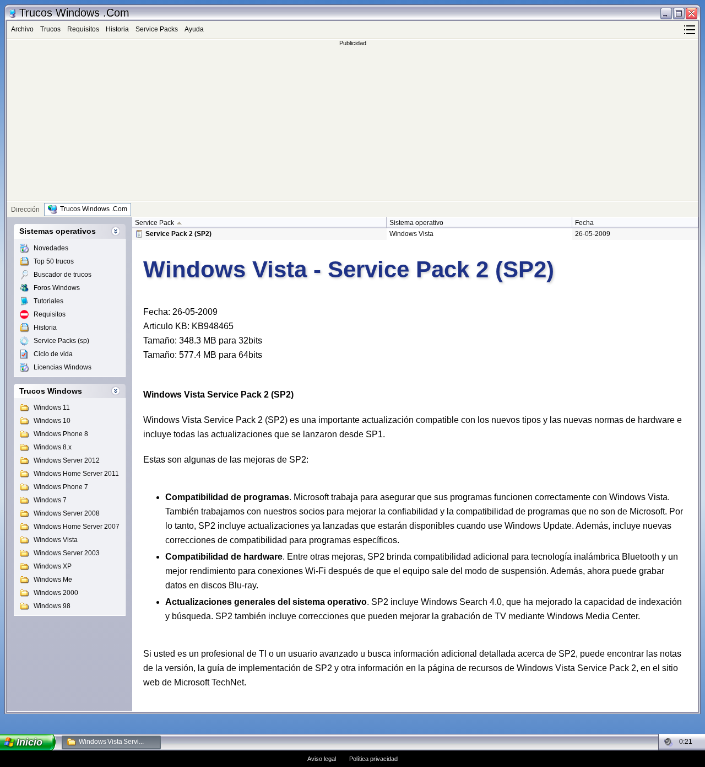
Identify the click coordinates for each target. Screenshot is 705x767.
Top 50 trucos (54, 261)
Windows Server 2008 (67, 513)
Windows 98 (52, 606)
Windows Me (53, 579)
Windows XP (53, 566)
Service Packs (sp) (61, 341)
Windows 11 (52, 407)
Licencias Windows (62, 367)
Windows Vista (56, 540)
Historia (117, 29)
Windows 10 (52, 421)
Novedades (51, 248)
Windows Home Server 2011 (76, 474)
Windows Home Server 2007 (77, 526)
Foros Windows (57, 288)
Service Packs (156, 29)
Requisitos (83, 29)
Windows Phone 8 (61, 434)
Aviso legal (321, 758)
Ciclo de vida (53, 354)
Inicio (30, 742)
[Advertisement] (352, 123)
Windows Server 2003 (67, 553)
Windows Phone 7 (61, 487)
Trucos (50, 29)
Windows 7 (50, 500)
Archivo (22, 29)
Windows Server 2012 (67, 460)
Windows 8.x (53, 447)
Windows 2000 (56, 593)
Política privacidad (373, 758)
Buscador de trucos (62, 274)
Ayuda (194, 29)
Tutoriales (48, 301)
